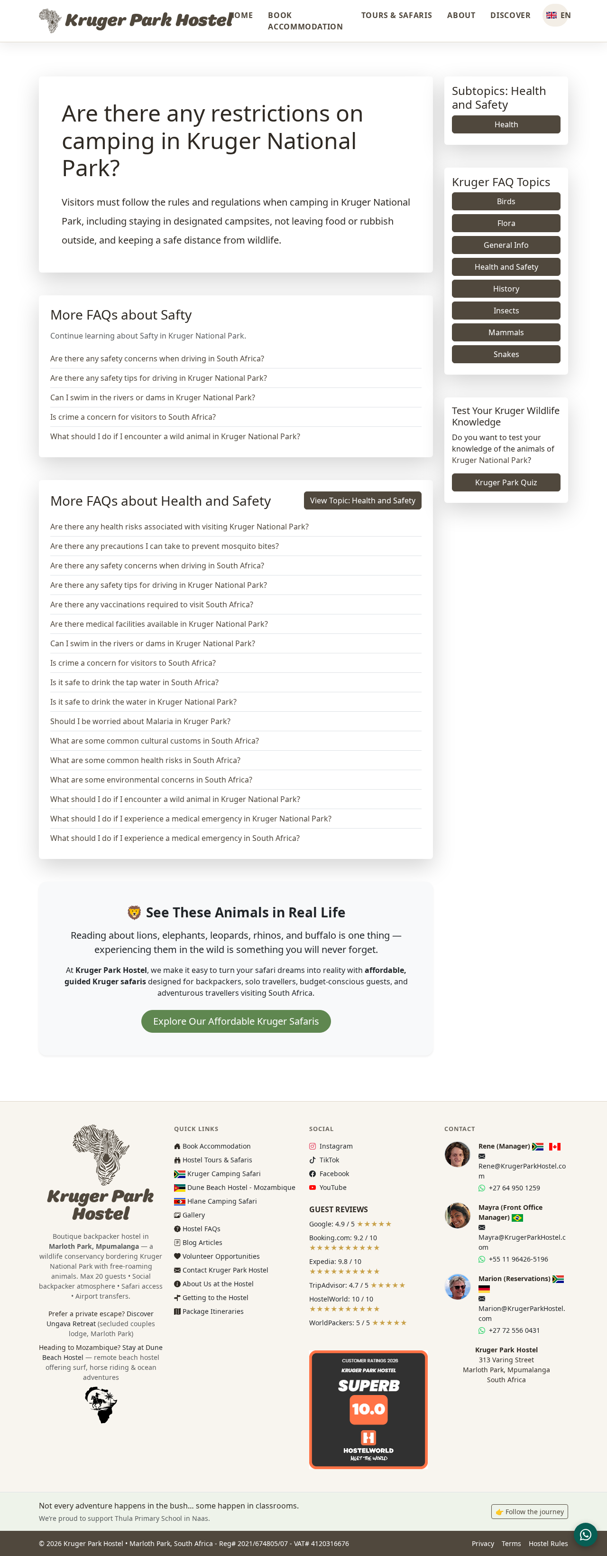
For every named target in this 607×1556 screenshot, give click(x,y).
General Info (506, 245)
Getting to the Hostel (214, 1297)
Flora (506, 223)
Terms (511, 1543)
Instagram (335, 1145)
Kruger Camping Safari (223, 1173)
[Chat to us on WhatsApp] (586, 1535)
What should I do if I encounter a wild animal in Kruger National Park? (175, 436)
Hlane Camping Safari (221, 1201)
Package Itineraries (212, 1311)
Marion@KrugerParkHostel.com (521, 1313)
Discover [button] (510, 15)
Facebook (333, 1173)
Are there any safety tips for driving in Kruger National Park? (158, 378)
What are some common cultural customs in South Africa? (154, 741)
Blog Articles (201, 1242)
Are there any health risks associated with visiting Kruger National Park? (179, 526)
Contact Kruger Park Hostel (224, 1269)
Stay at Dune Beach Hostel (102, 1362)
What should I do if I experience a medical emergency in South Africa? (175, 838)
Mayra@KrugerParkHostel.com (522, 1242)
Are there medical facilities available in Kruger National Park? (159, 624)
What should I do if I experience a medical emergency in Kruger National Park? (190, 818)
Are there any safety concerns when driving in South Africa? (157, 358)
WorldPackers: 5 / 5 (358, 1322)
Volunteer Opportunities (220, 1256)
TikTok (328, 1159)
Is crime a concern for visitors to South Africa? (133, 417)
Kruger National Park (490, 460)
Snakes (506, 354)
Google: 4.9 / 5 (350, 1223)
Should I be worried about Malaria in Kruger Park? (140, 721)
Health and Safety (506, 267)
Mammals (506, 332)
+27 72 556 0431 (513, 1330)
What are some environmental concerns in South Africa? (151, 779)
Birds (506, 201)
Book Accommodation (305, 21)
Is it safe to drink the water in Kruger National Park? (143, 702)
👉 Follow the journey (530, 1511)
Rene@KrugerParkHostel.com (522, 1170)
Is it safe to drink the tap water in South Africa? (134, 682)
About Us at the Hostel (217, 1283)
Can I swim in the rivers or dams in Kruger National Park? (152, 397)
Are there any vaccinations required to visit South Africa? (151, 604)
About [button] (461, 15)
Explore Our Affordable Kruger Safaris (236, 1021)
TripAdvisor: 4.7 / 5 (357, 1285)
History (506, 288)
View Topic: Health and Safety (362, 500)
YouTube (332, 1187)
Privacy (483, 1543)
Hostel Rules (548, 1543)
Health (506, 124)
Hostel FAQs (201, 1228)
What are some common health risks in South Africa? (145, 760)
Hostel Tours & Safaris (216, 1159)
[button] (555, 15)
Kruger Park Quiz (506, 482)
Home (241, 15)
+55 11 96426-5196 (517, 1259)
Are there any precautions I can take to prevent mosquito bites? (164, 546)
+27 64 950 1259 (513, 1187)
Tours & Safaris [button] (396, 15)
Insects (506, 310)
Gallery (193, 1214)
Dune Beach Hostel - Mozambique (240, 1187)
